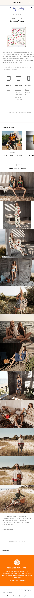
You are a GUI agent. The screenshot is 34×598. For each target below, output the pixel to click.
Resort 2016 (16, 112)
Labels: (10, 112)
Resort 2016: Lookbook (17, 169)
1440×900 (18, 99)
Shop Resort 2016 (8, 529)
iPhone (27, 90)
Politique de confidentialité (10, 589)
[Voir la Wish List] (26, 3)
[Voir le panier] (30, 3)
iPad (8, 90)
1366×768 (18, 97)
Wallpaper (27, 112)
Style (19, 14)
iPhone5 (27, 92)
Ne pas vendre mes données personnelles (13, 590)
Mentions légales (7, 592)
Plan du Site (28, 590)
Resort (19, 165)
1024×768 (18, 90)
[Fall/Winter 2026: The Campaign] (12, 140)
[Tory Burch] (17, 2)
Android (27, 94)
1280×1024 (18, 94)
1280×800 (18, 92)
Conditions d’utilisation (25, 589)
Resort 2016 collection (9, 54)
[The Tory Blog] (17, 8)
